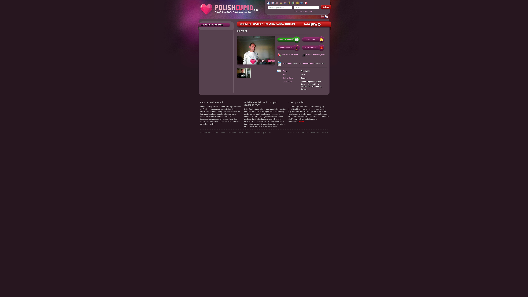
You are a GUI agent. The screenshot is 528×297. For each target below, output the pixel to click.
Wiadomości (245, 24)
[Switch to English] (327, 17)
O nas (216, 133)
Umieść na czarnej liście (315, 55)
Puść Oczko (311, 39)
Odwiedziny (258, 24)
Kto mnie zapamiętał (274, 24)
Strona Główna (205, 133)
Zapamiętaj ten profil (290, 55)
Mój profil (290, 24)
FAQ (223, 133)
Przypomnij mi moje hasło (303, 11)
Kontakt (302, 122)
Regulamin (231, 133)
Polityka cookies (245, 133)
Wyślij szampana (286, 48)
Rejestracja (311, 24)
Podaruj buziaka (311, 48)
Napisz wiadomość (286, 39)
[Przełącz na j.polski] (323, 17)
